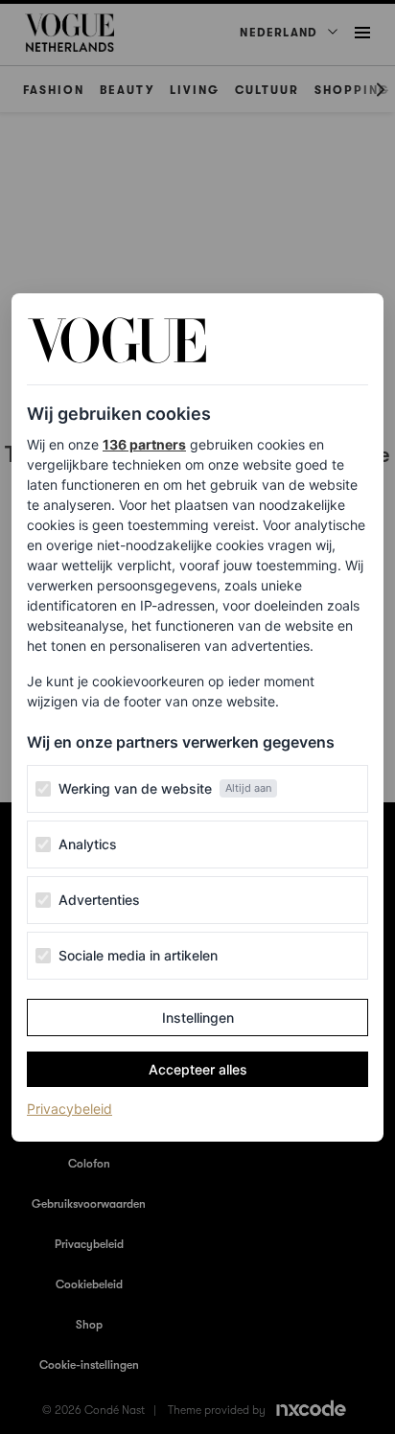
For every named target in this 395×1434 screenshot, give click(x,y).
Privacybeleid (69, 1108)
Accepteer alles (198, 1069)
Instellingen (198, 1017)
